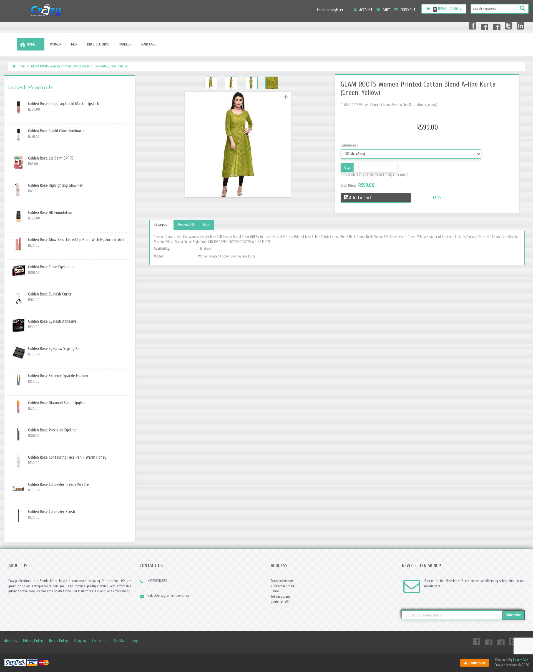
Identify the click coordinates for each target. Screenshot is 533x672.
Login (135, 641)
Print (441, 197)
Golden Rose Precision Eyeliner (52, 430)
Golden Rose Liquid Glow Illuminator (56, 131)
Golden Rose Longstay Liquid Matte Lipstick (63, 104)
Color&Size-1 (349, 145)
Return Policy (58, 641)
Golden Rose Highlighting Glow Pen (55, 185)
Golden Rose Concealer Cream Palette (58, 484)
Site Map (119, 641)
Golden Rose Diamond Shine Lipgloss (57, 403)
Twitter (508, 25)
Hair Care (147, 44)
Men (73, 44)
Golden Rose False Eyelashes (51, 267)
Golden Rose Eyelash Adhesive (52, 321)
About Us (10, 641)
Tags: (206, 224)
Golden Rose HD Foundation (50, 212)
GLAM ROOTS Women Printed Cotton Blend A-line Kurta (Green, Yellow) (79, 66)
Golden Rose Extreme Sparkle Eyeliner (58, 375)
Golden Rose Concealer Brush (51, 511)
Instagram (484, 25)
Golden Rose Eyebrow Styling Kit (54, 348)
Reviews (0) (186, 224)
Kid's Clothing (97, 44)
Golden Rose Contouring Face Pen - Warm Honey (67, 457)
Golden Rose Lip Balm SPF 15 (50, 158)
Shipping (80, 641)
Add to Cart (360, 198)
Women (54, 44)
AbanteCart (520, 660)
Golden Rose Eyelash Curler (50, 294)
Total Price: (357, 185)
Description (161, 224)
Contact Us (99, 641)
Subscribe (513, 615)
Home (31, 44)
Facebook (472, 25)
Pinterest (496, 25)
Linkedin (521, 25)
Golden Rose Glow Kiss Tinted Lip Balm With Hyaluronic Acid (76, 240)
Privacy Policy (33, 641)
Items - (446, 9)
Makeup (124, 44)
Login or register (330, 9)
